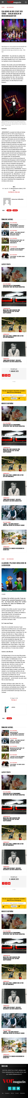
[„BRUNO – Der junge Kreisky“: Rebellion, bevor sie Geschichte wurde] (5, 233)
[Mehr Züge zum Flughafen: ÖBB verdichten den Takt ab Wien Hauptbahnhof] (14, 298)
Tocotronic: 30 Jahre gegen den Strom (17, 257)
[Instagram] (6, 375)
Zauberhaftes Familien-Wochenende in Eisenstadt (13, 549)
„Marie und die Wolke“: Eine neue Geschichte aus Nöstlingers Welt (12, 361)
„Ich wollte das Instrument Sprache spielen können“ (17, 249)
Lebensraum (6, 308)
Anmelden (14, 398)
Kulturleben (10, 7)
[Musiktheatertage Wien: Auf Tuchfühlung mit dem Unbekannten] (5, 241)
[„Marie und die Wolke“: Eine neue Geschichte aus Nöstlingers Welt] (14, 349)
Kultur (15, 210)
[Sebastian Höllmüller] (7, 201)
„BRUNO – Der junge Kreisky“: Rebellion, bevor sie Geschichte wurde (17, 233)
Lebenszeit (6, 334)
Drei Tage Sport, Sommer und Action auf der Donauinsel (13, 336)
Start (3, 7)
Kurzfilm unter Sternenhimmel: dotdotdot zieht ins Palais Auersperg (17, 226)
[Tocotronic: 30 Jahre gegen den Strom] (5, 256)
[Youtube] (9, 375)
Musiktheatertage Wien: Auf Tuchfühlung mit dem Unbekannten (17, 241)
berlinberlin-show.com (14, 192)
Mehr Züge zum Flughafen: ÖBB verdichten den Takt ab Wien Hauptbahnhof (11, 311)
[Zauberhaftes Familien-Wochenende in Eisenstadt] (14, 537)
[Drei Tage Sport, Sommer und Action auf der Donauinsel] (14, 324)
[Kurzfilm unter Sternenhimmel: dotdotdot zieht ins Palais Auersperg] (5, 225)
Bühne (9, 210)
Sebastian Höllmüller (18, 199)
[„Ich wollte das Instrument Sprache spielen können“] (5, 249)
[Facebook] (3, 375)
